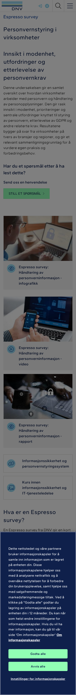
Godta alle (38, 654)
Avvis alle (38, 666)
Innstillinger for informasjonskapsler (38, 679)
